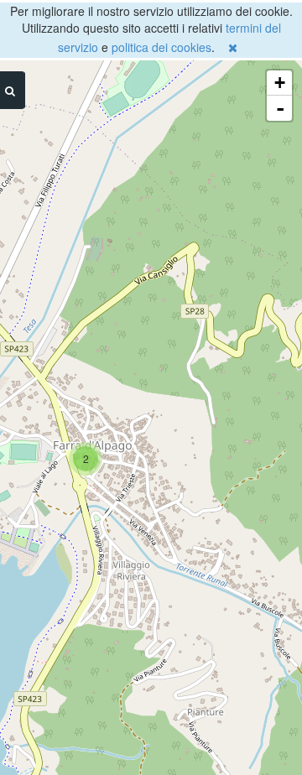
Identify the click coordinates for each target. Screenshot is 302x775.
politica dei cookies (161, 47)
